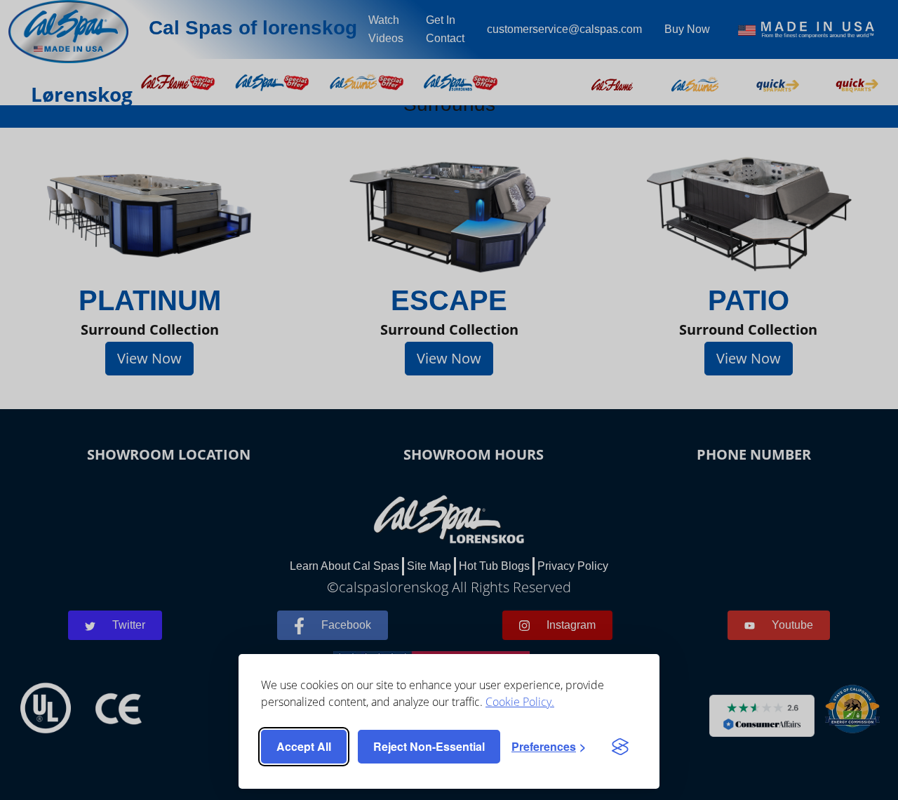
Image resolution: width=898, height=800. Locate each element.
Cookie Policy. (519, 701)
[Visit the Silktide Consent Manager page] (620, 747)
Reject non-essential (429, 746)
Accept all (303, 746)
